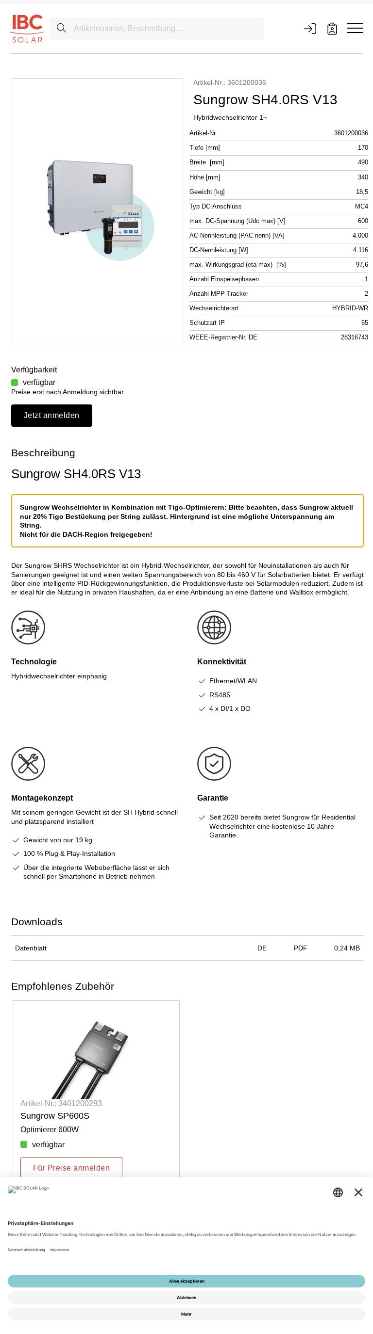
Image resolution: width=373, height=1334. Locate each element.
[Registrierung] (332, 28)
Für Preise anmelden (71, 1168)
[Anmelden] (310, 28)
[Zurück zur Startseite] (27, 28)
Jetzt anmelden (52, 415)
